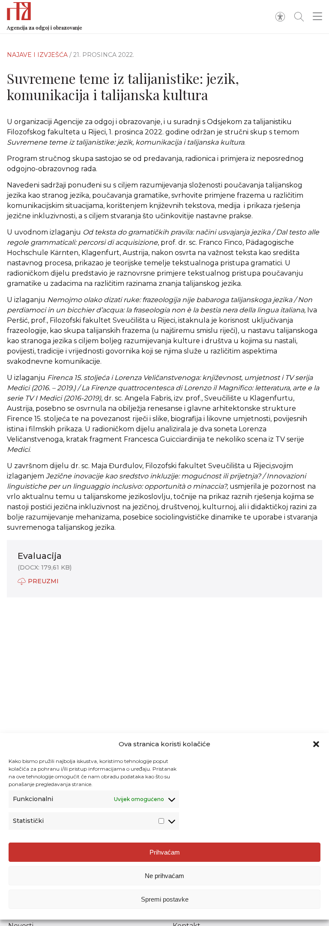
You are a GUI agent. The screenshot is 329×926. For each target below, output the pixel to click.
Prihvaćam (165, 852)
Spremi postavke (164, 899)
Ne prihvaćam (164, 875)
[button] (316, 744)
